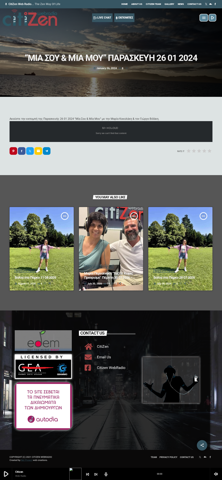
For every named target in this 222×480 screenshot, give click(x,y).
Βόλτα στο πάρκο (25, 271)
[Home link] (30, 17)
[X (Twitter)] (206, 4)
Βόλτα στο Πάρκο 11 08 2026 (35, 277)
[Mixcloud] (210, 4)
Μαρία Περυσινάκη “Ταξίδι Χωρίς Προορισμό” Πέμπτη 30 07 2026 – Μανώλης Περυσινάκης (108, 277)
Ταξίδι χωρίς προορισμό (98, 266)
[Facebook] (215, 4)
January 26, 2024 (105, 68)
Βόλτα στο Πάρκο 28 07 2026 (174, 277)
